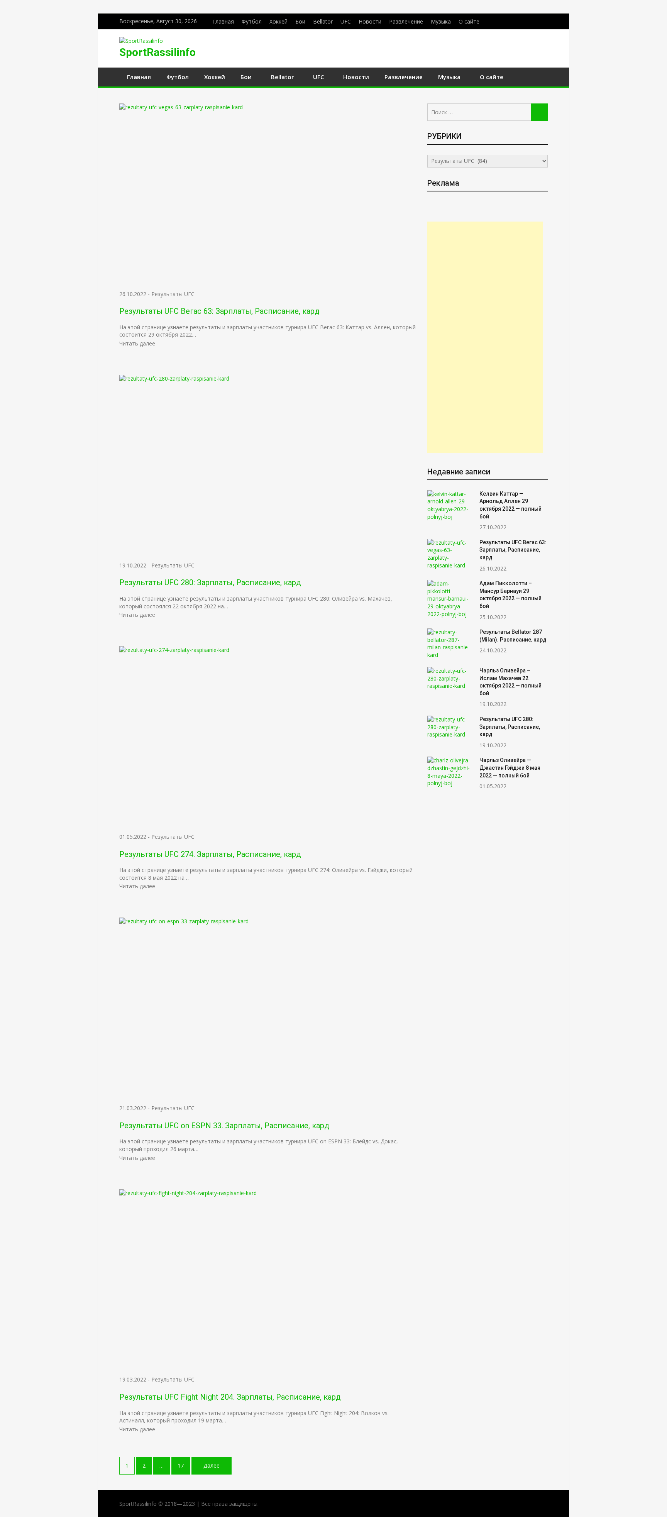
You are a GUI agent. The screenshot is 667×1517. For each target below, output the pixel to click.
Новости (370, 21)
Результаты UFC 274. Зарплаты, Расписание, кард (210, 854)
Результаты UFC (173, 294)
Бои (300, 21)
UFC (345, 21)
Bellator (323, 21)
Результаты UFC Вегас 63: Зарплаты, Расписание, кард (219, 311)
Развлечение (406, 21)
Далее (211, 1465)
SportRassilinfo (157, 52)
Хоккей (278, 21)
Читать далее (137, 343)
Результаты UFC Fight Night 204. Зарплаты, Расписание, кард (230, 1397)
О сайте (469, 21)
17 (181, 1465)
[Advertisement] (485, 337)
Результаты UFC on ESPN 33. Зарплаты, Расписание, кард (224, 1125)
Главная (223, 21)
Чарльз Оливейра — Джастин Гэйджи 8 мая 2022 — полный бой (509, 767)
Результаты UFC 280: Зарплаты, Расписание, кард (210, 582)
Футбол (252, 21)
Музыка (441, 21)
